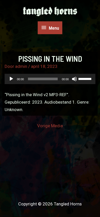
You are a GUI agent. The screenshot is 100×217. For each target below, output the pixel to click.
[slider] (85, 78)
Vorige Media (50, 126)
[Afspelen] (11, 79)
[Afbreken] (74, 79)
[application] (50, 79)
